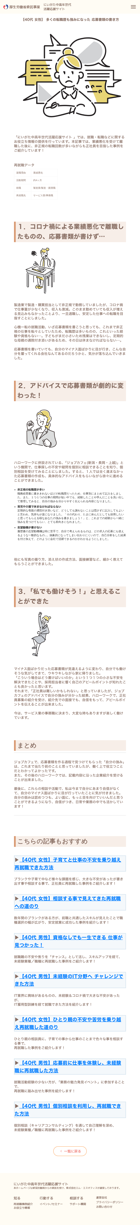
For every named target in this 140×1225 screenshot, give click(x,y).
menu (133, 7)
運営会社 (101, 1197)
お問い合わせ (104, 1207)
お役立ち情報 (22, 1208)
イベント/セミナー (51, 1204)
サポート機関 (78, 1204)
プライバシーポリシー (109, 1202)
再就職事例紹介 (23, 1204)
